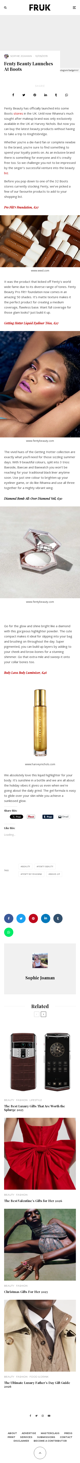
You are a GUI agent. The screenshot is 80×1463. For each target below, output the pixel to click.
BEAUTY (9, 1100)
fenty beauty (45, 866)
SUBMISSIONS (46, 1437)
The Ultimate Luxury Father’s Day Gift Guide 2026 (37, 1384)
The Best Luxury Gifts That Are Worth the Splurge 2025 (34, 1108)
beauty (26, 866)
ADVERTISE (29, 1433)
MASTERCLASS (50, 1433)
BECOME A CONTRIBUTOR (50, 1440)
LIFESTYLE (36, 1100)
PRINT (11, 1437)
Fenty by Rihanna (32, 874)
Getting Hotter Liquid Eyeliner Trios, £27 (31, 323)
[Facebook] (30, 1416)
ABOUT (12, 1433)
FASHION (21, 1100)
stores (19, 113)
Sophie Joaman (21, 56)
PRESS (68, 1433)
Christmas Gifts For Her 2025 (26, 1292)
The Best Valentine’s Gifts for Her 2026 (33, 1201)
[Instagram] (43, 1416)
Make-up (55, 874)
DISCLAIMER (21, 1440)
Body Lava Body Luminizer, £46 (25, 673)
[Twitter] (36, 1416)
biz (6, 173)
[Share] (13, 95)
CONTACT (66, 1437)
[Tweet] (23, 95)
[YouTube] (49, 1416)
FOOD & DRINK (39, 1376)
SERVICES (26, 1437)
